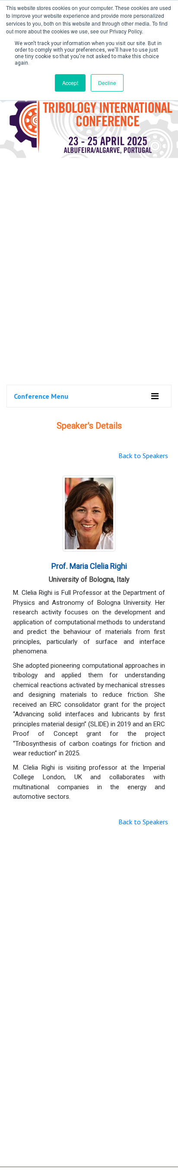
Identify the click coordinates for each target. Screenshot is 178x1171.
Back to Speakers (143, 455)
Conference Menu (41, 396)
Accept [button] (70, 82)
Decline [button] (107, 82)
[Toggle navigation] (155, 396)
